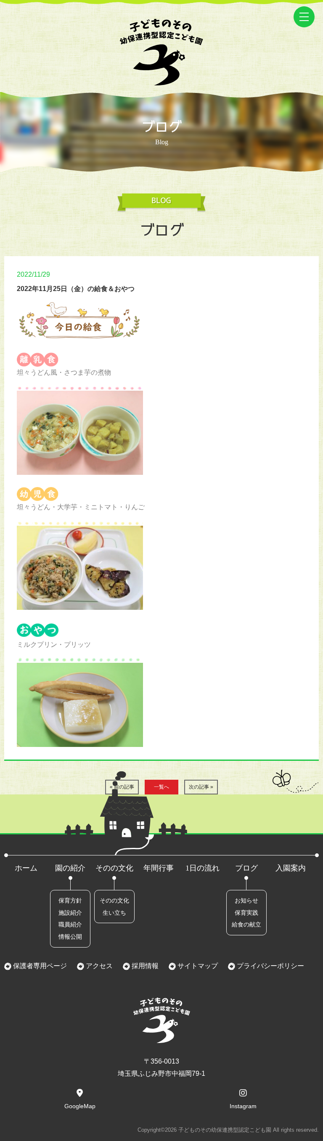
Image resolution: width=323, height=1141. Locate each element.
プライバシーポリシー (269, 965)
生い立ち (114, 912)
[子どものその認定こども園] (161, 79)
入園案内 (290, 868)
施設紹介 (70, 912)
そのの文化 (114, 868)
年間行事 (158, 868)
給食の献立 (246, 924)
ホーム (26, 868)
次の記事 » (201, 787)
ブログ (246, 868)
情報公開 (70, 936)
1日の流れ (202, 868)
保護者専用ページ (39, 965)
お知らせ (246, 900)
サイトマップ (197, 965)
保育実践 (246, 912)
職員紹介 (70, 924)
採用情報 (144, 965)
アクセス (98, 965)
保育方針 (70, 900)
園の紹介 (70, 868)
